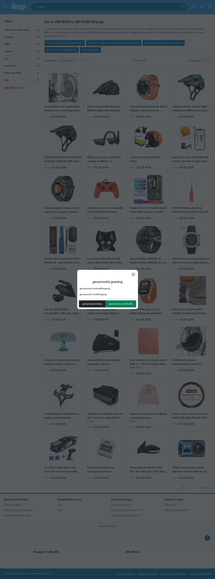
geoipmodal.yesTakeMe (121, 304)
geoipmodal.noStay (92, 304)
